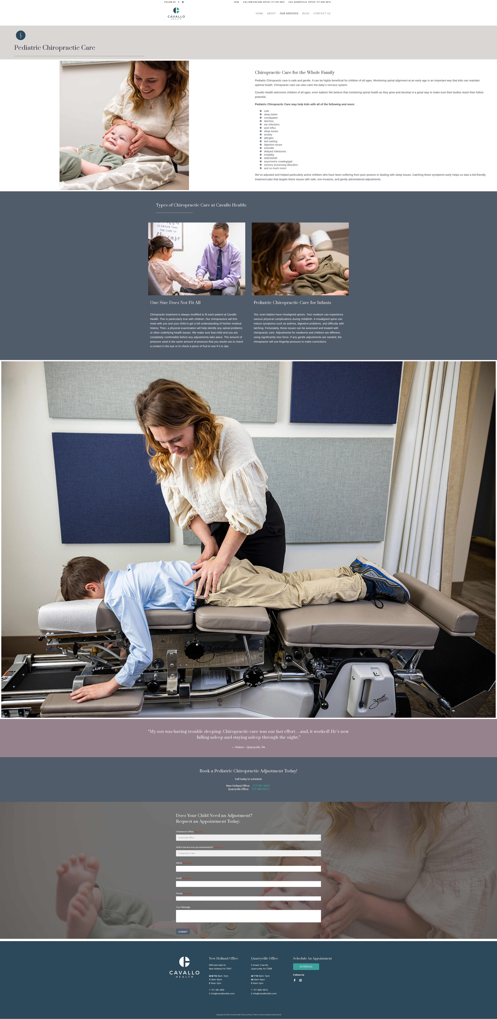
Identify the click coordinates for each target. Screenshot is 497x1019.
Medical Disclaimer (274, 1015)
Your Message (183, 907)
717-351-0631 (278, 2)
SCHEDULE (306, 966)
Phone (184, 893)
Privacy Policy (247, 1015)
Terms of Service (259, 1015)
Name (184, 862)
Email (183, 878)
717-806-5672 (324, 2)
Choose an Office (189, 831)
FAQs (236, 2)
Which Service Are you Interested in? (199, 847)
